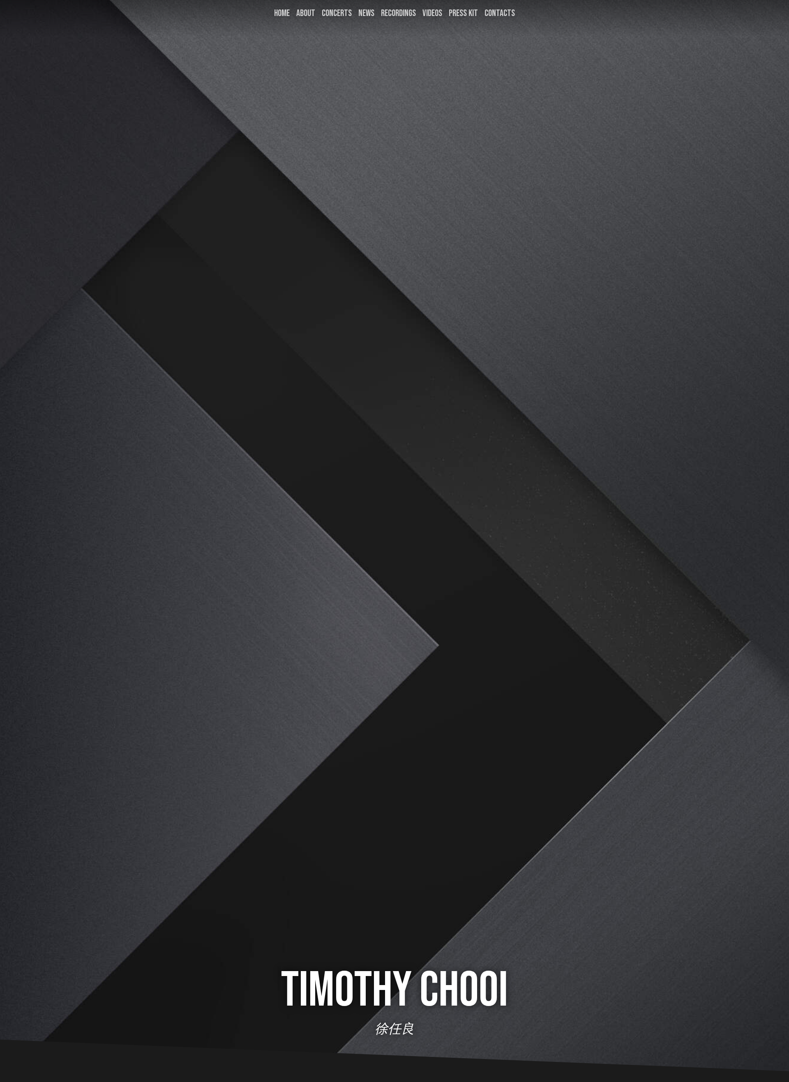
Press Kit (463, 13)
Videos (432, 13)
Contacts (499, 13)
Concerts (337, 13)
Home (282, 13)
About (305, 13)
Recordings (398, 13)
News (366, 13)
